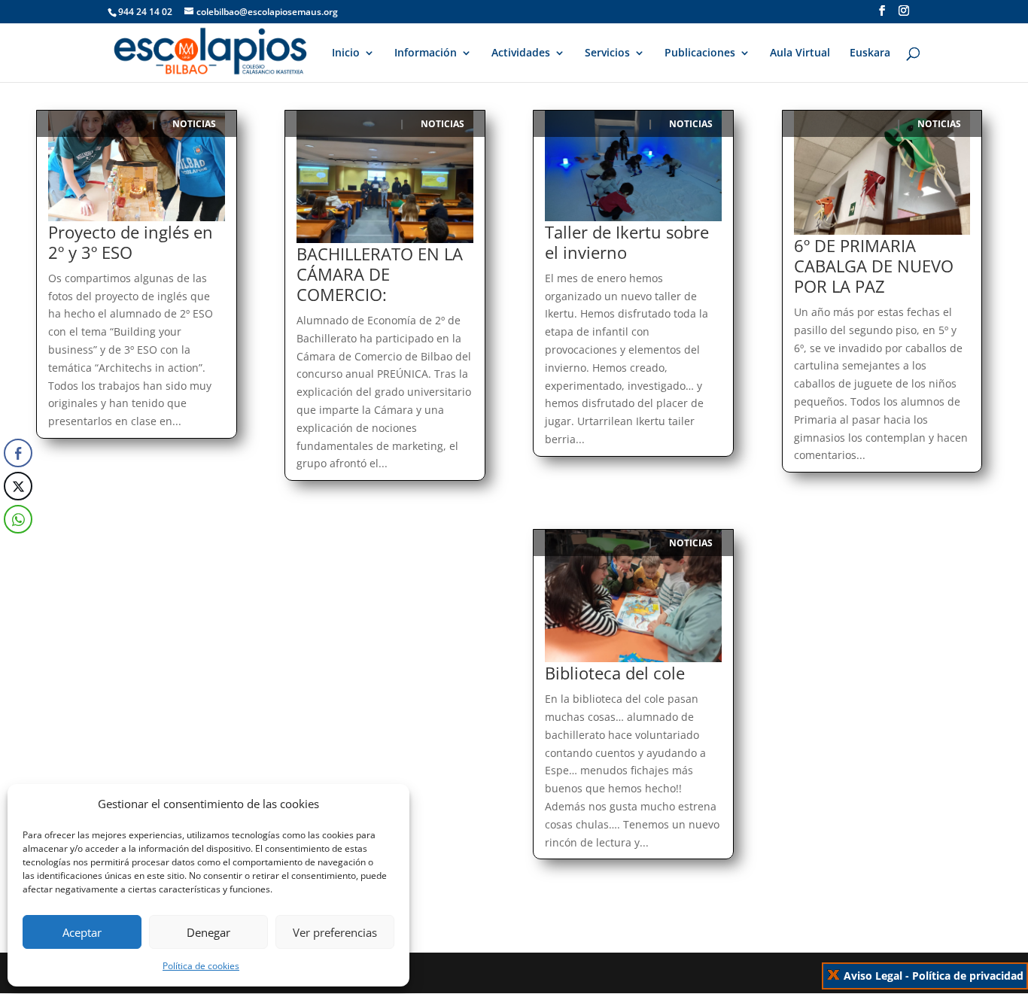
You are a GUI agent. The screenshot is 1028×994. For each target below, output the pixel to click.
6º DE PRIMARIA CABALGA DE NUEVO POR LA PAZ (873, 265)
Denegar (208, 932)
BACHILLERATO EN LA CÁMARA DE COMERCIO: (380, 273)
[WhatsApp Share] (18, 519)
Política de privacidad (967, 975)
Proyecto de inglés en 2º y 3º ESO (130, 241)
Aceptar (82, 932)
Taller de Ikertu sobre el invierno (627, 241)
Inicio (346, 53)
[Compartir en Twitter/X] (18, 486)
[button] (17, 549)
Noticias (194, 123)
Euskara (870, 53)
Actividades (520, 53)
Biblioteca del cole (615, 672)
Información (425, 53)
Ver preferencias (335, 932)
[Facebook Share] (18, 453)
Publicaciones (700, 53)
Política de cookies (201, 965)
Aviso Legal (873, 975)
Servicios (607, 53)
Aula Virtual (800, 53)
